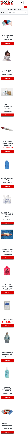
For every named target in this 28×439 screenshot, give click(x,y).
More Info (7, 43)
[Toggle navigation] (25, 2)
